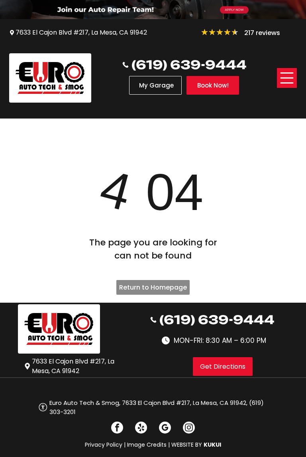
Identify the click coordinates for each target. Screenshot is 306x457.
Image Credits (147, 445)
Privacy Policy (103, 445)
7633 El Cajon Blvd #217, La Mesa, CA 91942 (81, 32)
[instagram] (189, 429)
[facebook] (117, 429)
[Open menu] (287, 78)
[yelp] (141, 429)
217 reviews (262, 32)
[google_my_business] (165, 429)
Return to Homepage (153, 287)
